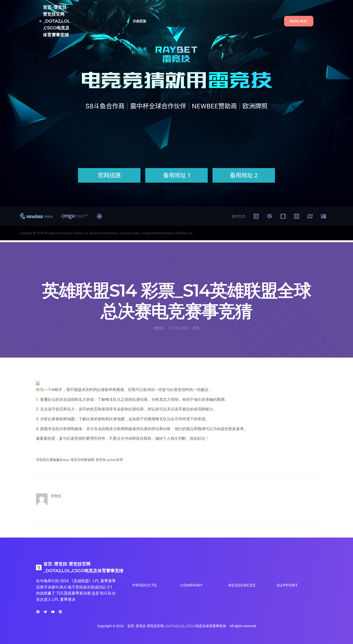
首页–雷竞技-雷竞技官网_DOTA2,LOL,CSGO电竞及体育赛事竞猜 (56, 21)
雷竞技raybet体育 (109, 460)
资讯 (196, 328)
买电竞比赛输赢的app (52, 460)
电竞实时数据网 (82, 460)
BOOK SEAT (299, 21)
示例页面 (139, 21)
